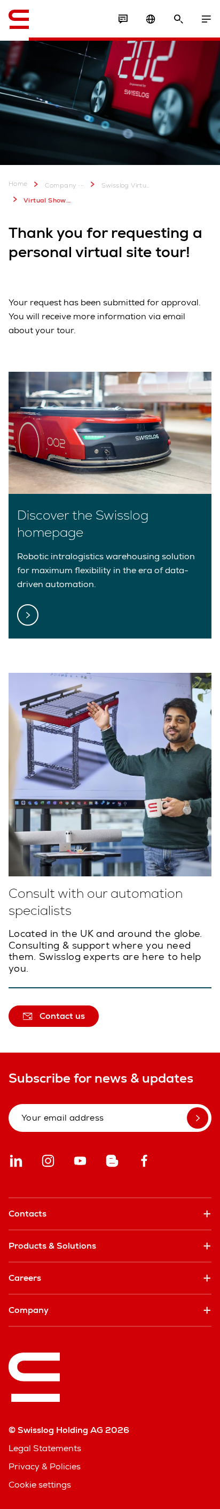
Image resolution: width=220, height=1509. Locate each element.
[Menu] (206, 19)
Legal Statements (45, 1448)
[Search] (178, 19)
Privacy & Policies (45, 1466)
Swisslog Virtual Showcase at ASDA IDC (126, 185)
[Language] (150, 19)
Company (61, 185)
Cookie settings (40, 1484)
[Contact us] (122, 19)
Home (18, 184)
